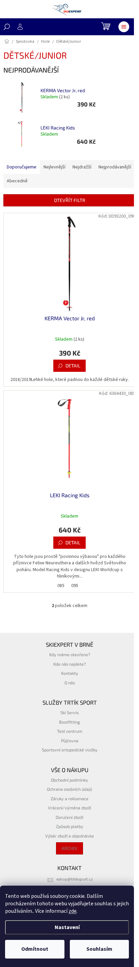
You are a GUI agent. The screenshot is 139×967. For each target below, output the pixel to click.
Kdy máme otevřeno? (69, 654)
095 (74, 585)
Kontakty (69, 673)
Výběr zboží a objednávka (69, 836)
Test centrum (69, 731)
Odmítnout (34, 949)
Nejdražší (82, 167)
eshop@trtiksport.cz (74, 879)
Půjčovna (69, 740)
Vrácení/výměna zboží (69, 807)
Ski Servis (69, 712)
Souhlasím (99, 949)
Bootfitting (69, 722)
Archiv (69, 848)
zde (72, 911)
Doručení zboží (69, 817)
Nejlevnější (54, 167)
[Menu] (124, 27)
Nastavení (67, 927)
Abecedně (17, 181)
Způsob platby (69, 826)
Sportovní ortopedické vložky (70, 749)
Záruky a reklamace (69, 798)
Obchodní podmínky (69, 780)
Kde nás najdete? (69, 664)
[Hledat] (6, 27)
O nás (69, 682)
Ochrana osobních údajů (69, 789)
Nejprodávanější (115, 167)
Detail (72, 365)
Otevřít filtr (69, 200)
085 (60, 585)
